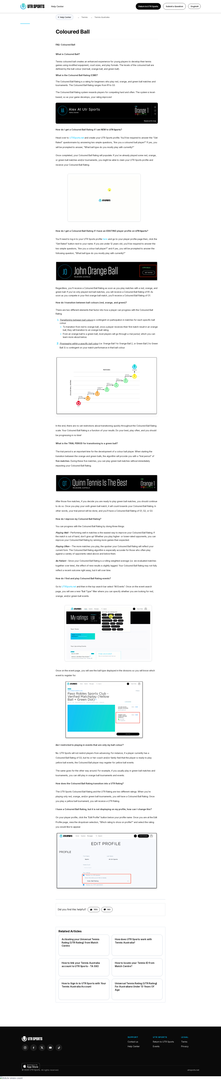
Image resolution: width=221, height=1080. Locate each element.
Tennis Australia (101, 17)
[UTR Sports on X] (42, 1047)
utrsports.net (193, 1070)
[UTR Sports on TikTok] (58, 1047)
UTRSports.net (76, 137)
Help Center (57, 6)
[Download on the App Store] (31, 1066)
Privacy (185, 1046)
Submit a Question (174, 6)
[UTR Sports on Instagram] (25, 1047)
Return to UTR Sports (148, 6)
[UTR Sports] (32, 1038)
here (105, 239)
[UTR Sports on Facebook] (33, 1047)
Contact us (133, 1041)
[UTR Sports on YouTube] (50, 1047)
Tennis (84, 17)
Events (156, 1046)
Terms (184, 1041)
